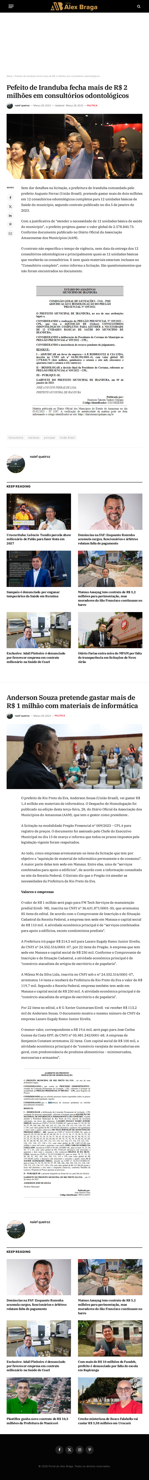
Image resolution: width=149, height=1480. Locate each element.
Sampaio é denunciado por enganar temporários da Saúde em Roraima (33, 594)
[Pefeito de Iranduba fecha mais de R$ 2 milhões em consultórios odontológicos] (74, 146)
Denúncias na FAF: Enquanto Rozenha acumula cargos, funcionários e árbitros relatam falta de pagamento (108, 539)
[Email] (10, 233)
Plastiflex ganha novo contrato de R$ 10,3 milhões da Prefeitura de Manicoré (37, 1421)
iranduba (33, 437)
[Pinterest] (10, 224)
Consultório (16, 437)
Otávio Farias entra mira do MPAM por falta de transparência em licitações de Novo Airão (110, 657)
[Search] (138, 6)
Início (9, 76)
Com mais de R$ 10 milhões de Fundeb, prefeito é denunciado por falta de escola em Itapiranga (108, 1366)
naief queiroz (22, 105)
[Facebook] (10, 197)
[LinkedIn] (10, 215)
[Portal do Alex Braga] (74, 6)
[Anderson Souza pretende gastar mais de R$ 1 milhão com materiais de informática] (74, 756)
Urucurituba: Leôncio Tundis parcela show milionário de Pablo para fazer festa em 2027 (39, 539)
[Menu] (11, 6)
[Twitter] (10, 206)
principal (49, 437)
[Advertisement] (74, 44)
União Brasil (67, 437)
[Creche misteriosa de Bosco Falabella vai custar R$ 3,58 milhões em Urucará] (110, 1395)
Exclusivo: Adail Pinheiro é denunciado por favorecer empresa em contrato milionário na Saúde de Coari (36, 657)
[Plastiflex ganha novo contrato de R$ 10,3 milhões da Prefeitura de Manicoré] (39, 1395)
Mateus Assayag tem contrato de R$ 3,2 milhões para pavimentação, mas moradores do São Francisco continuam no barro (110, 598)
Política (92, 105)
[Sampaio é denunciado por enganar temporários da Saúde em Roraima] (39, 569)
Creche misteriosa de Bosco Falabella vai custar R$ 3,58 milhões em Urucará (108, 1421)
